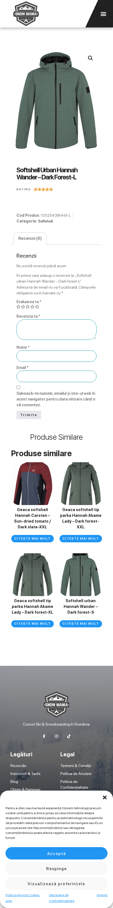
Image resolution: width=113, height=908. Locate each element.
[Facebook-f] (44, 736)
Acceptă (56, 853)
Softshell (45, 221)
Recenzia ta (28, 316)
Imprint (102, 895)
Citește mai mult (32, 538)
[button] (105, 797)
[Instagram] (56, 736)
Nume (23, 347)
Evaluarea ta (28, 302)
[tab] (30, 238)
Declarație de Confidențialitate (61, 898)
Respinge (56, 868)
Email (22, 367)
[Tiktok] (69, 736)
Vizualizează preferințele (56, 883)
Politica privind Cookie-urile (22, 898)
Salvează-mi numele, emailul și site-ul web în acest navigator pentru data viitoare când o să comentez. (55, 399)
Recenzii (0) (30, 238)
